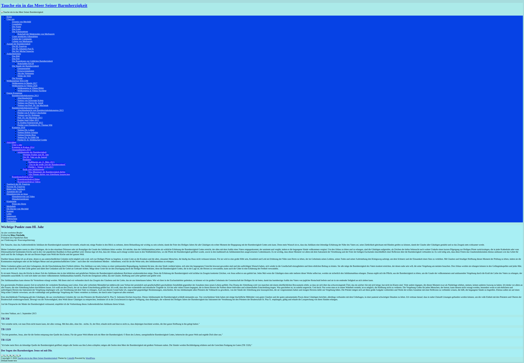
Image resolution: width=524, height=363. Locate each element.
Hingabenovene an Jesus (17, 194)
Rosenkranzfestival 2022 (22, 177)
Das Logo (16, 29)
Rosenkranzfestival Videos (28, 182)
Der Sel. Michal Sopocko (23, 51)
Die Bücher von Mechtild (18, 209)
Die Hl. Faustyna (19, 46)
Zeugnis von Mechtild (21, 22)
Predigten (27, 159)
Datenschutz (12, 218)
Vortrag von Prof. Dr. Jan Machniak (32, 105)
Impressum (11, 216)
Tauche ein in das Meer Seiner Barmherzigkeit (44, 5)
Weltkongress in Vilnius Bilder (30, 88)
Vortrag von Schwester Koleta (30, 100)
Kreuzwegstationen (25, 71)
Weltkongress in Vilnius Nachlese (31, 90)
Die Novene (17, 78)
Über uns (10, 19)
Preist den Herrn (19, 204)
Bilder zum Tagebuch (16, 189)
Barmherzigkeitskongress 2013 (25, 95)
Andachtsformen (14, 54)
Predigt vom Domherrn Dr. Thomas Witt (34, 125)
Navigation (11, 221)
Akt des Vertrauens (25, 73)
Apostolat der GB (14, 191)
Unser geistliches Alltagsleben (25, 36)
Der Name (16, 26)
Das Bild (16, 56)
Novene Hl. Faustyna (16, 186)
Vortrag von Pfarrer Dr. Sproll (30, 103)
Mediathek (11, 206)
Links (9, 214)
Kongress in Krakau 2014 (23, 147)
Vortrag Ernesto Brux (26, 135)
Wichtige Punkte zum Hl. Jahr (36, 154)
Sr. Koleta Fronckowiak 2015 (30, 122)
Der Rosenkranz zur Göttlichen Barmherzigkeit (32, 61)
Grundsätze (17, 24)
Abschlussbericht (24, 98)
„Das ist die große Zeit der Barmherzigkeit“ (47, 164)
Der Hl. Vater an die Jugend (35, 157)
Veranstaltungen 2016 (21, 150)
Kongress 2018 (18, 127)
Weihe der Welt (24, 76)
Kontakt (10, 211)
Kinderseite (11, 201)
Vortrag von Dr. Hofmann (28, 115)
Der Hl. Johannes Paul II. (23, 49)
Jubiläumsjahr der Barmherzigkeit (31, 152)
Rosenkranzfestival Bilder (28, 179)
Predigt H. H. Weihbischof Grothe (32, 140)
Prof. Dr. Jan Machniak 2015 (29, 118)
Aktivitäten (11, 142)
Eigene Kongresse (14, 93)
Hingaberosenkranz (20, 199)
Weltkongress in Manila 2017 (24, 83)
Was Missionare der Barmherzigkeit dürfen (46, 172)
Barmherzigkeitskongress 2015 (25, 108)
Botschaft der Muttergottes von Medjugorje (36, 34)
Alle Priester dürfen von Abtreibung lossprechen (49, 174)
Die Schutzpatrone (20, 31)
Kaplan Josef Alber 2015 (28, 120)
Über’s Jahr (17, 145)
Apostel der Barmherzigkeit (18, 44)
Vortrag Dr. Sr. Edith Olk (28, 137)
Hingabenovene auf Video (23, 196)
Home (9, 17)
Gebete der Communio (22, 39)
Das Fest (16, 58)
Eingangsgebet (23, 68)
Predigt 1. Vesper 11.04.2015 (40, 167)
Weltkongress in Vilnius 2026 (24, 86)
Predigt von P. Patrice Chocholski (31, 113)
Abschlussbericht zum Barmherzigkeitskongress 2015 (40, 110)
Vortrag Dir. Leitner (25, 130)
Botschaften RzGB (25, 63)
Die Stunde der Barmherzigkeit (25, 66)
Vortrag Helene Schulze (27, 132)
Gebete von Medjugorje (22, 41)
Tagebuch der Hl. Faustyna (18, 184)
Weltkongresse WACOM (17, 81)
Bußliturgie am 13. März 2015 (41, 162)
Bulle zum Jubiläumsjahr (33, 169)
